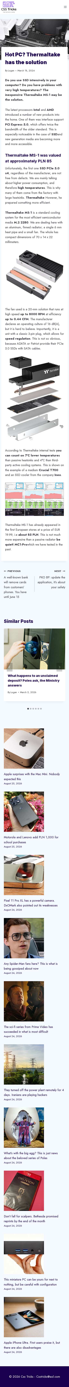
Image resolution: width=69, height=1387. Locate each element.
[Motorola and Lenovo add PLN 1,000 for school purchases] (34, 812)
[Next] (59, 667)
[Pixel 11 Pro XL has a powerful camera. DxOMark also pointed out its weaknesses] (34, 875)
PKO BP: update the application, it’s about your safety (51, 579)
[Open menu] (65, 7)
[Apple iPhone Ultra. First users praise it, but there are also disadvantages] (34, 1317)
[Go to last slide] (10, 667)
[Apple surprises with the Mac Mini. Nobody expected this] (34, 748)
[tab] (28, 709)
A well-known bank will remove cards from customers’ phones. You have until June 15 (16, 584)
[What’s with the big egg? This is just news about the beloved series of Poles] (34, 1127)
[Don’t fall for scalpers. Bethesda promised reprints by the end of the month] (34, 1191)
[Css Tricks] (9, 7)
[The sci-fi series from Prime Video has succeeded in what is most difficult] (34, 1001)
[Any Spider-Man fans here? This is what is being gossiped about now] (34, 938)
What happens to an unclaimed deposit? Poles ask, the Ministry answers (34, 680)
